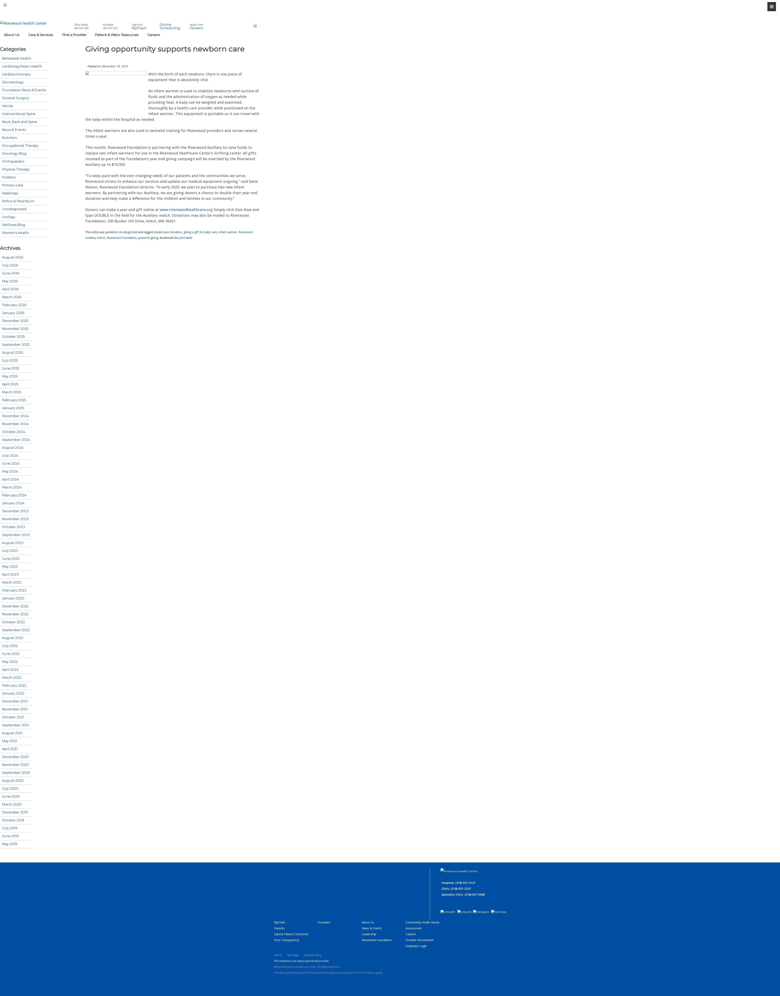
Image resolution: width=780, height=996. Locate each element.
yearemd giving (148, 238)
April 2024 (10, 479)
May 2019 (9, 844)
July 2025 (10, 360)
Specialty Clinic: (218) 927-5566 (463, 894)
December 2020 (15, 757)
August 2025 (12, 352)
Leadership (369, 934)
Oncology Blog (14, 153)
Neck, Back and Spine (19, 122)
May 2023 (10, 567)
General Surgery (15, 98)
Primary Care (12, 185)
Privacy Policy (313, 955)
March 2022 (12, 678)
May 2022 (10, 662)
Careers (411, 934)
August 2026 (12, 257)
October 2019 (13, 820)
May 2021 (9, 741)
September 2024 (16, 440)
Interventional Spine (18, 114)
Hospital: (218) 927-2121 (458, 883)
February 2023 (14, 590)
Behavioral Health (16, 58)
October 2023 (13, 527)
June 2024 (11, 463)
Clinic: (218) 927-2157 (456, 889)
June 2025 (10, 368)
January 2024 (13, 503)
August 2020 (13, 781)
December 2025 (15, 321)
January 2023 (13, 598)
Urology (8, 217)
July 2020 (10, 788)
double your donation (168, 232)
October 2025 (13, 337)
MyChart (279, 922)
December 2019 (15, 812)
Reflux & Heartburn (18, 201)
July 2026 (10, 265)
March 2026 (11, 297)
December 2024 (15, 416)
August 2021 (12, 733)
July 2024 (10, 456)
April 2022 (10, 670)
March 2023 (12, 582)
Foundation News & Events (24, 90)
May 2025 (10, 376)
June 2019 (10, 836)
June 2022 (11, 654)
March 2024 (12, 487)
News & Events (14, 130)
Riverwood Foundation (122, 238)
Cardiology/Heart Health (22, 66)
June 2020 (11, 796)
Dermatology (13, 82)
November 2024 (15, 424)
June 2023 (11, 559)
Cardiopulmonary (16, 74)
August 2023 (12, 543)
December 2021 (15, 701)
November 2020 (15, 765)
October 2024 (13, 432)
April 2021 (10, 749)
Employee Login (416, 946)
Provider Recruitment (419, 940)
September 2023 (16, 535)
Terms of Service (365, 972)
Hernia (7, 106)
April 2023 (10, 574)
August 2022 (12, 638)
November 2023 (15, 519)
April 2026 (10, 289)
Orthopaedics (13, 161)
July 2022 (10, 646)
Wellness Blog (13, 225)
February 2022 (14, 685)
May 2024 (10, 471)
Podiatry (9, 177)
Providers (324, 922)
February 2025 (14, 400)
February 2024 (14, 495)
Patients (279, 928)
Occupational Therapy (20, 146)
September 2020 (16, 773)
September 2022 (16, 630)
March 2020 (12, 804)
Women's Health (15, 233)
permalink (185, 238)
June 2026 (10, 273)
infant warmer (228, 232)
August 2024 (12, 448)
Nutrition (9, 138)
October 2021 (13, 717)
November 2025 (15, 329)
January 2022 (13, 693)
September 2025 (16, 345)
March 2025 (11, 392)
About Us (368, 922)
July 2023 (10, 551)
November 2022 (15, 614)
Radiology (10, 193)
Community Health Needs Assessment (423, 925)
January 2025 (13, 408)
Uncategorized (127, 232)
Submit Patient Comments (291, 934)
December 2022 (15, 606)
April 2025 (10, 384)
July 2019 (9, 828)
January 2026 (13, 313)
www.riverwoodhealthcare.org (186, 209)
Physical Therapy (16, 169)
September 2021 (15, 725)
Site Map (293, 955)
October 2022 (13, 622)
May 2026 (10, 281)
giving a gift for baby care (200, 232)
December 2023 (15, 511)
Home (278, 955)
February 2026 (14, 305)
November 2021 (15, 709)
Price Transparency (286, 940)
